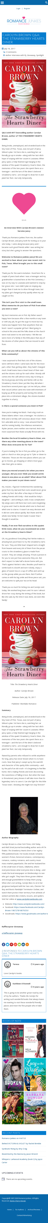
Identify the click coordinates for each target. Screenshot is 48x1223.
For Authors (19, 1210)
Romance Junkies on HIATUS (14, 1138)
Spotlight (40, 55)
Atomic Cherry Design (18, 1201)
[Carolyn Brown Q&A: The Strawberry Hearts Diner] (24, 94)
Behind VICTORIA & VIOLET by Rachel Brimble (21, 1143)
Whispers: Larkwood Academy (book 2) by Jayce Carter (22, 1161)
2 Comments (11, 52)
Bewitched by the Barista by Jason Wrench (20, 1154)
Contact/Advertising (24, 1215)
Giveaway (31, 55)
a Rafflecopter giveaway (12, 933)
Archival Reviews (34, 1210)
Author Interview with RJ (16, 55)
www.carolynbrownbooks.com (29, 899)
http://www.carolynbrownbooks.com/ (29, 904)
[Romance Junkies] (24, 20)
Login (18, 8)
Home (9, 1210)
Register (27, 8)
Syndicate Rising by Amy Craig (14, 1148)
